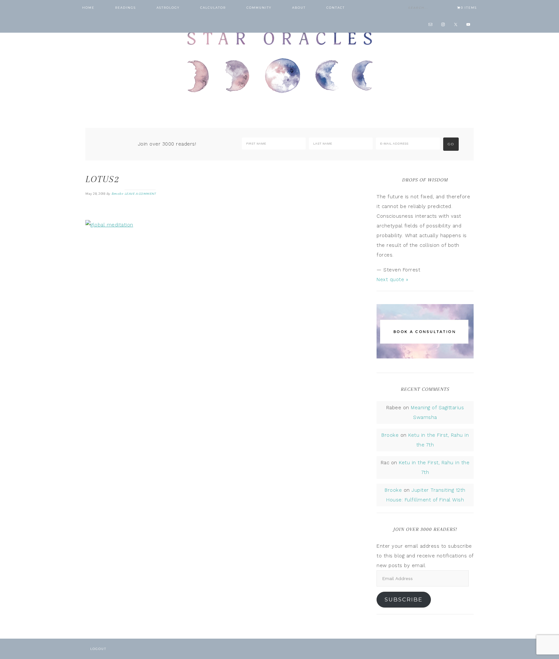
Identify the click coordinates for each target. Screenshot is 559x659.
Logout (98, 649)
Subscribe (403, 599)
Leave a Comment (140, 193)
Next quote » (392, 279)
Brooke (390, 435)
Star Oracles (279, 61)
